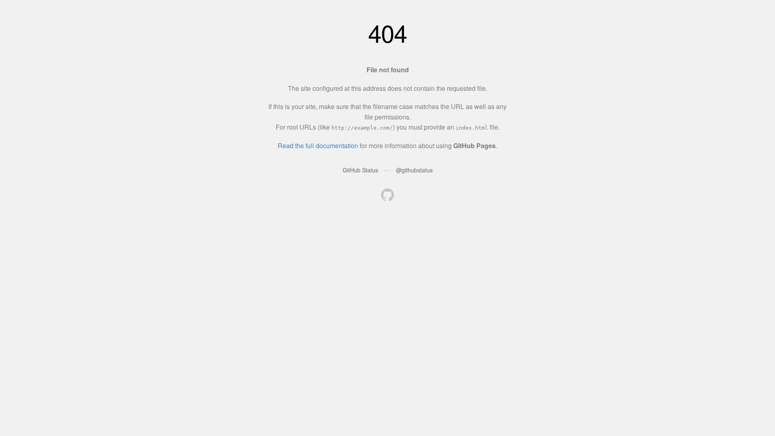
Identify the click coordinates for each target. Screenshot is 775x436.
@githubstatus (414, 170)
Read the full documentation (318, 145)
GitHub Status (360, 170)
